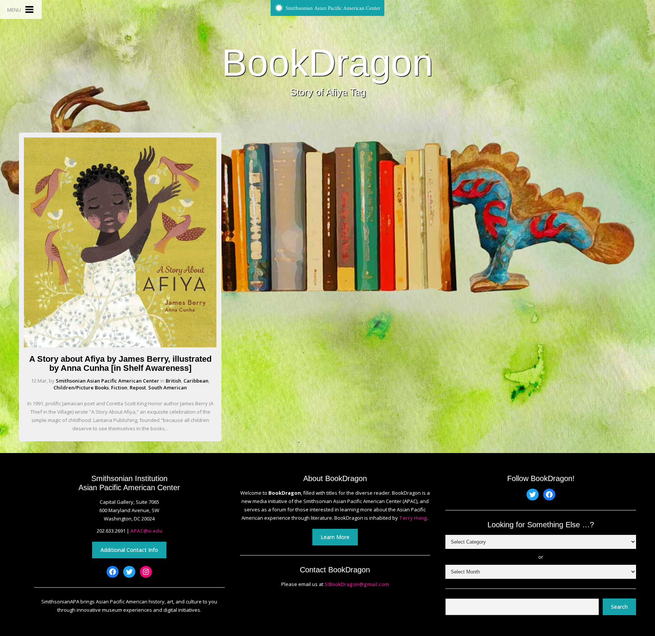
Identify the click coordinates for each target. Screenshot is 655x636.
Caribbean (195, 380)
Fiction (119, 387)
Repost (138, 387)
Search (619, 606)
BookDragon (327, 62)
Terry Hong (413, 517)
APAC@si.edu (146, 530)
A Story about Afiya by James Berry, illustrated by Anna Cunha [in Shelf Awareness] (120, 363)
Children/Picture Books (81, 387)
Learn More (335, 537)
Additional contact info (129, 549)
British (173, 380)
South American (167, 387)
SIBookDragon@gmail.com (356, 584)
